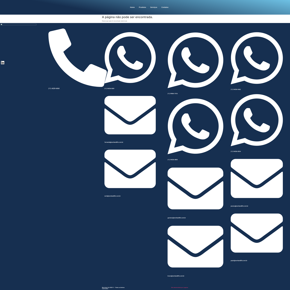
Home (132, 7)
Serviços (153, 7)
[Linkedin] (3, 62)
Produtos (142, 7)
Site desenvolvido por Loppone (179, 287)
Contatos (164, 7)
